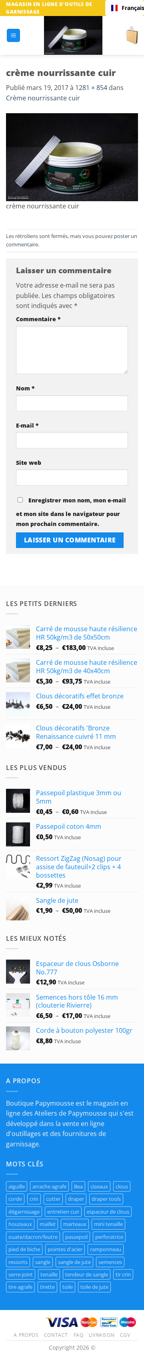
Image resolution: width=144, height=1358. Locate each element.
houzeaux (20, 1224)
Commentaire (38, 319)
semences (110, 1262)
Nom (25, 388)
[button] (13, 35)
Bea (78, 1186)
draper (76, 1198)
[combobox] (124, 8)
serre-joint (20, 1274)
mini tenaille (108, 1224)
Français (130, 8)
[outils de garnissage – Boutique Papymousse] (73, 35)
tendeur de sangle (86, 1274)
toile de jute (94, 1286)
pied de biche (24, 1249)
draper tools (106, 1198)
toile (67, 1286)
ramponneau (105, 1249)
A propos (26, 1335)
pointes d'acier (65, 1249)
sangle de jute (74, 1262)
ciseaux (99, 1186)
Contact (56, 1335)
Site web (28, 462)
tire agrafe (20, 1286)
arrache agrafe (49, 1186)
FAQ (79, 1335)
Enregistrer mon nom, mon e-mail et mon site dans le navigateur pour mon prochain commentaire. (71, 512)
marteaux (74, 1224)
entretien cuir (63, 1211)
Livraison (102, 1335)
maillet (48, 1224)
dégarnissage (24, 1211)
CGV (125, 1335)
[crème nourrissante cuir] (72, 156)
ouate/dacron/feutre (33, 1236)
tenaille (49, 1274)
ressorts (18, 1262)
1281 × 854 (91, 87)
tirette (47, 1286)
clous (122, 1186)
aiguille (16, 1186)
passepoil (76, 1236)
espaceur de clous (108, 1211)
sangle (42, 1262)
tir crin (123, 1274)
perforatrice (109, 1236)
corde (15, 1198)
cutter (53, 1198)
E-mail (27, 425)
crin (34, 1198)
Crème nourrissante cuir (43, 98)
